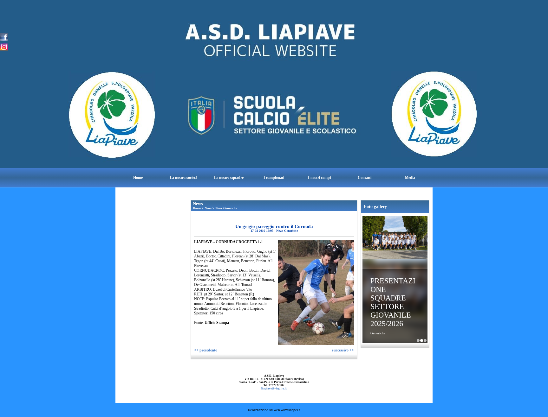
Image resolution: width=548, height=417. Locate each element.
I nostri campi (319, 177)
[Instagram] (4, 46)
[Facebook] (4, 37)
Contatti (364, 177)
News (208, 208)
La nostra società (183, 177)
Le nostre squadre (229, 177)
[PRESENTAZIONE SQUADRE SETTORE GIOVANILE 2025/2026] (394, 238)
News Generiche (226, 208)
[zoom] (316, 344)
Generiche (377, 333)
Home (138, 177)
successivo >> (343, 350)
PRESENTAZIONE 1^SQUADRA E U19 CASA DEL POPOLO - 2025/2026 (418, 340)
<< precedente (205, 350)
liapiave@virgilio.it (274, 388)
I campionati (274, 177)
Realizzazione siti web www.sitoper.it (274, 410)
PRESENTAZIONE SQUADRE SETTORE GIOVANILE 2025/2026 (392, 302)
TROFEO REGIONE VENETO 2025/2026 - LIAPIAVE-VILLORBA (425, 340)
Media (410, 177)
